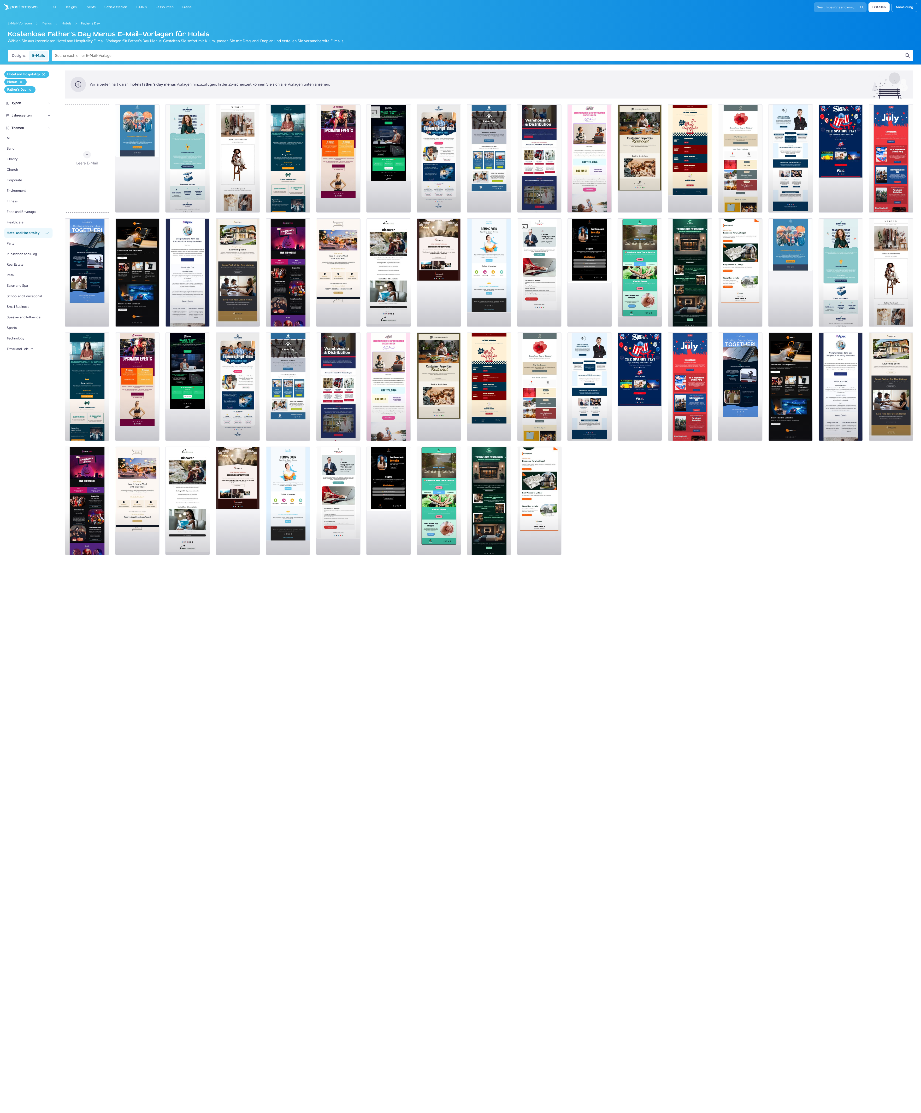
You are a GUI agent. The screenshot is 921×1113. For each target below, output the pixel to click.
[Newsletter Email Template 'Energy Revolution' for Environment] (87, 272)
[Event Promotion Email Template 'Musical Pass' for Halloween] (288, 272)
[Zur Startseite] (19, 7)
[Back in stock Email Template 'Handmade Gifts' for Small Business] (640, 158)
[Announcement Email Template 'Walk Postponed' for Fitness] (137, 158)
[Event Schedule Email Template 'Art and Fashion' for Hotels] (690, 272)
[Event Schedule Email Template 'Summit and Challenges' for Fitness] (338, 158)
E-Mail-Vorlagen (20, 23)
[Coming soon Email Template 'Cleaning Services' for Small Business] (489, 272)
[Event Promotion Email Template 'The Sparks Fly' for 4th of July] (841, 158)
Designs (18, 55)
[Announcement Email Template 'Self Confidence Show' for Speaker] (589, 272)
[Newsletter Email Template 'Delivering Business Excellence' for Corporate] (790, 158)
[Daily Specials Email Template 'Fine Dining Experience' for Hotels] (338, 272)
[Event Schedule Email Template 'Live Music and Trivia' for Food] (690, 158)
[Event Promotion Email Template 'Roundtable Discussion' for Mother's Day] (589, 158)
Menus (46, 23)
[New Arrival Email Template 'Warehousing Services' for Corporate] (539, 158)
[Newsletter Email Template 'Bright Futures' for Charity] (439, 158)
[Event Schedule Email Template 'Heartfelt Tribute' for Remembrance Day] (740, 158)
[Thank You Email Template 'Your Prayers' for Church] (439, 272)
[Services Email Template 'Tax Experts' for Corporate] (539, 272)
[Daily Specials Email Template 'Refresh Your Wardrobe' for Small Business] (238, 158)
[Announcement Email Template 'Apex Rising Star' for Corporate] (187, 272)
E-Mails (38, 55)
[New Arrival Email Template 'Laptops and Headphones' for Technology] (137, 272)
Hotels (66, 23)
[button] (49, 103)
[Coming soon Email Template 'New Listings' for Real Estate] (238, 272)
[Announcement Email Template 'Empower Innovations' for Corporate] (187, 158)
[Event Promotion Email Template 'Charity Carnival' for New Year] (640, 272)
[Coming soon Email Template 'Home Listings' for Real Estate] (740, 272)
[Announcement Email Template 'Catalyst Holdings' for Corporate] (288, 158)
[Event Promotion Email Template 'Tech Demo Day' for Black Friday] (388, 158)
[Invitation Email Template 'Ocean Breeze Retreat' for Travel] (388, 272)
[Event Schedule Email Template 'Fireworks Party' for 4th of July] (891, 158)
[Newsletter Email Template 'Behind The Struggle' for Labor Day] (489, 158)
